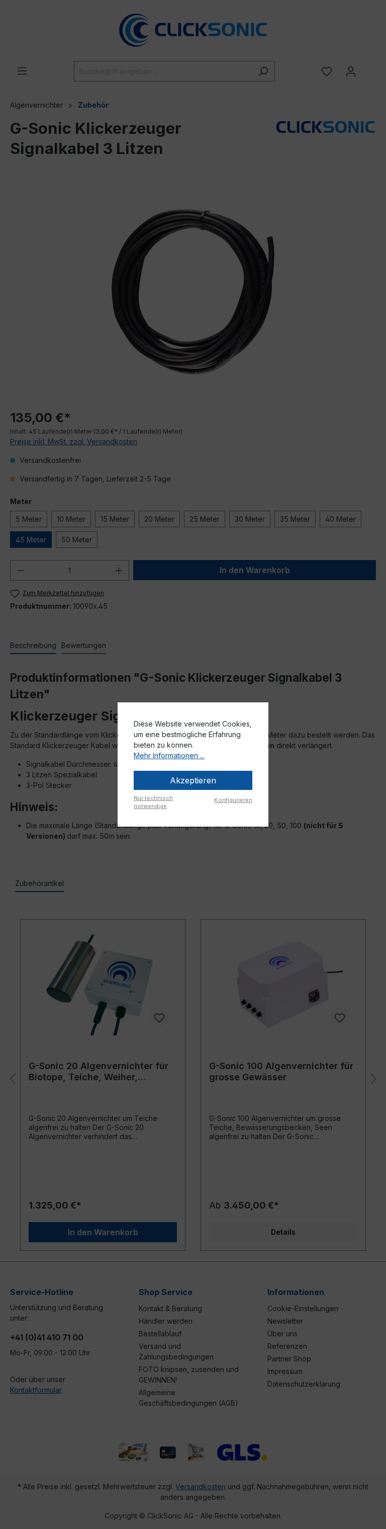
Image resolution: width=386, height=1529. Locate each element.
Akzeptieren (193, 780)
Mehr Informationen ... (169, 755)
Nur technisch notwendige (153, 802)
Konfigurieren (233, 799)
